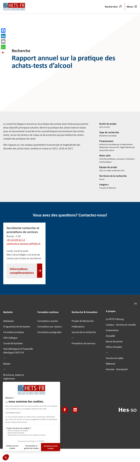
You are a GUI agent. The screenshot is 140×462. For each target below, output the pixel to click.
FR (135, 303)
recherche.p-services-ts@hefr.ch (23, 243)
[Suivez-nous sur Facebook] (65, 410)
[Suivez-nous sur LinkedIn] (75, 410)
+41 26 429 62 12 (16, 240)
